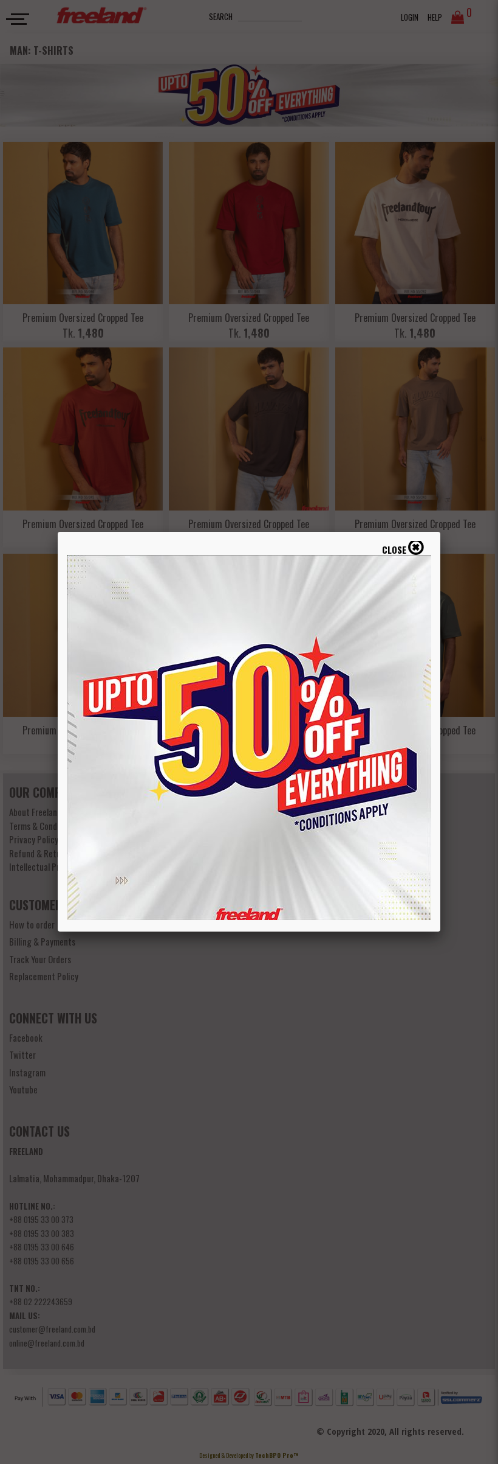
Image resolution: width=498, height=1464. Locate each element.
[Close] (440, 532)
